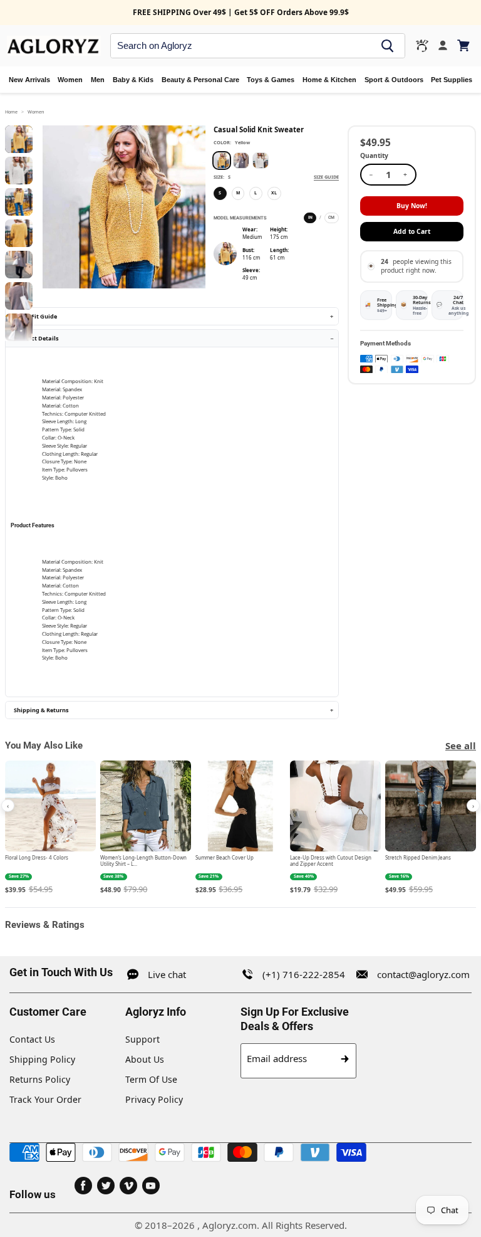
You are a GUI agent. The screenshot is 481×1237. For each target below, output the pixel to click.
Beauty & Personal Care (200, 79)
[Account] (443, 46)
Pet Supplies (451, 79)
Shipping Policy (42, 1059)
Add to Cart (411, 231)
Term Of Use (151, 1079)
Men (98, 79)
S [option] (220, 193)
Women (70, 79)
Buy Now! (411, 205)
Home (11, 111)
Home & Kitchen (329, 79)
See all (460, 745)
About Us (144, 1059)
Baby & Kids (133, 79)
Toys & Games (270, 79)
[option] (222, 160)
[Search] (388, 46)
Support (142, 1039)
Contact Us (32, 1039)
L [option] (255, 193)
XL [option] (274, 193)
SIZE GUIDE (326, 177)
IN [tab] (310, 217)
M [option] (238, 193)
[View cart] (464, 45)
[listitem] (50, 828)
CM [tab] (331, 217)
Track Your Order (45, 1099)
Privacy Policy (154, 1099)
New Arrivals (29, 79)
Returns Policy (39, 1079)
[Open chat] (422, 46)
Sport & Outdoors (394, 79)
